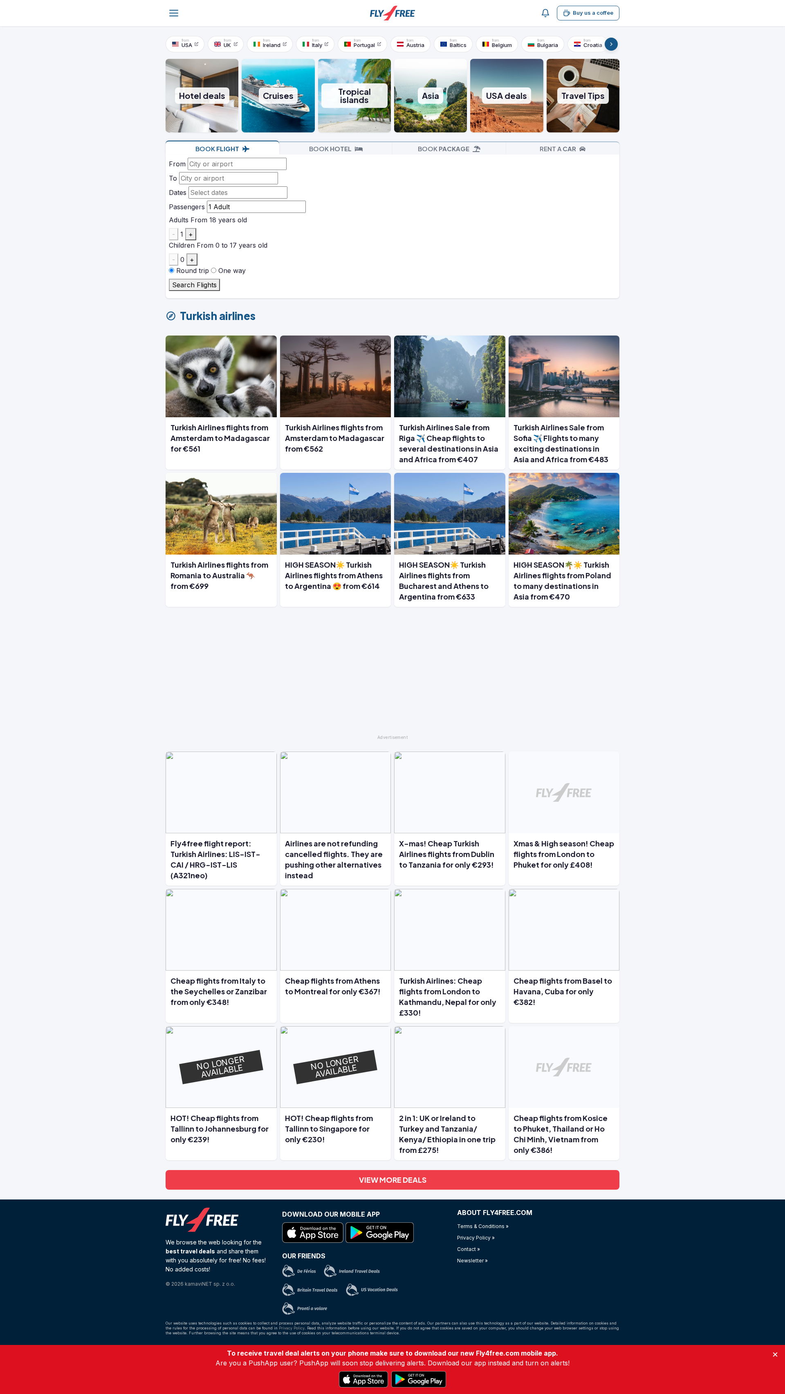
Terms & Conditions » (483, 1226)
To (173, 178)
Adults (178, 220)
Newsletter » (472, 1261)
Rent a (558, 148)
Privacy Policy (292, 1328)
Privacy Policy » (476, 1238)
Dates (177, 192)
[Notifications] (545, 13)
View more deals (392, 1179)
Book (217, 148)
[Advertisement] (392, 674)
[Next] (611, 44)
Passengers (187, 207)
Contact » (468, 1249)
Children (182, 245)
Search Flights (194, 285)
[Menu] (174, 13)
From (177, 164)
